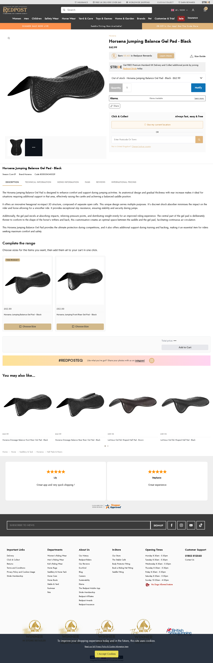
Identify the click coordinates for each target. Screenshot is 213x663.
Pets (49, 592)
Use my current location (158, 125)
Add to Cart (185, 347)
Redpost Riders (85, 560)
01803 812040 (193, 556)
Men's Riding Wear (55, 560)
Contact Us (189, 560)
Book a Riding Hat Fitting (122, 568)
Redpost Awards (85, 601)
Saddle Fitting (118, 572)
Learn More (166, 56)
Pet (150, 18)
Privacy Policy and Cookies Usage (21, 572)
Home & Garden (124, 18)
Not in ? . (131, 146)
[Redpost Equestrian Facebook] (171, 525)
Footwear (51, 588)
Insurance (193, 18)
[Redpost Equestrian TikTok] (200, 525)
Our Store (116, 556)
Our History (84, 556)
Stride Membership (15, 576)
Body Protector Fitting (121, 564)
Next (208, 415)
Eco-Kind (82, 568)
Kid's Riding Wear (55, 564)
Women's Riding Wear (57, 556)
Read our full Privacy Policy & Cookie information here (106, 647)
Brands (141, 18)
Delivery (10, 556)
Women (16, 18)
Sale (181, 18)
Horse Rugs (52, 568)
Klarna (81, 584)
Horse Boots (52, 580)
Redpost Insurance (86, 605)
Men (26, 18)
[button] (178, 10)
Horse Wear (69, 18)
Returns (10, 564)
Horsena (112, 36)
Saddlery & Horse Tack (57, 572)
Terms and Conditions (16, 568)
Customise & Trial (164, 18)
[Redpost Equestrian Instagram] (181, 525)
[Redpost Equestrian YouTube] (191, 525)
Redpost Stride (130, 68)
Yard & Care (86, 18)
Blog (81, 572)
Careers (82, 576)
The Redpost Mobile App (89, 588)
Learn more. (199, 98)
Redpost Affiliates (86, 596)
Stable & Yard (53, 584)
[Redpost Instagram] (151, 360)
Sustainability (84, 580)
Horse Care (52, 576)
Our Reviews (84, 564)
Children (37, 18)
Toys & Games (104, 18)
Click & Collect (13, 560)
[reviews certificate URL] (106, 506)
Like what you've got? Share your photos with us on (116, 360)
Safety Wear (52, 18)
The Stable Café (119, 560)
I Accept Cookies (106, 654)
